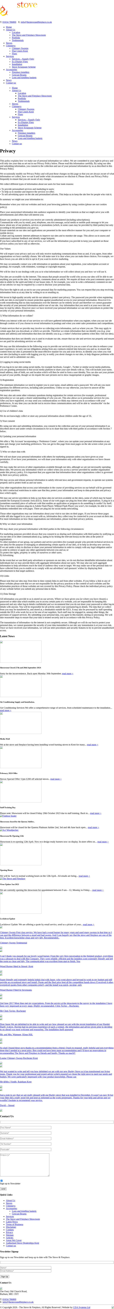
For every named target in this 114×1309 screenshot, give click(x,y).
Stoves (9, 43)
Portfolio (16, 37)
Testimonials (18, 40)
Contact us (11, 83)
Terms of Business (14, 1224)
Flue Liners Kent (20, 51)
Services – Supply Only (23, 59)
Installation (17, 64)
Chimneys (10, 45)
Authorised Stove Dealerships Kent (22, 1243)
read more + (67, 673)
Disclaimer (11, 1227)
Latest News (12, 1221)
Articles (9, 1237)
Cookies (10, 1229)
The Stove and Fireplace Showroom (29, 35)
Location (16, 32)
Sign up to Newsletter (10, 1183)
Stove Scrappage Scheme (24, 67)
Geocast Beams (19, 75)
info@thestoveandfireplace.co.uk (36, 22)
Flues (14, 53)
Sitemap (10, 1235)
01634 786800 (9, 22)
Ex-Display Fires (20, 61)
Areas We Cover (14, 1240)
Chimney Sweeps (20, 48)
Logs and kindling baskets (24, 77)
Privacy (9, 1232)
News (8, 80)
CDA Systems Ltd (81, 1307)
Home (9, 27)
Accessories (11, 69)
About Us (10, 29)
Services (10, 56)
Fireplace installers (20, 72)
